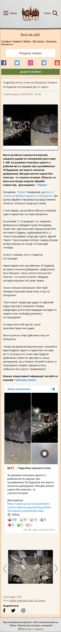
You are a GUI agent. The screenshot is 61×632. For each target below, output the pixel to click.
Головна (6, 41)
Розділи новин (30, 53)
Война (28, 41)
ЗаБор (42, 185)
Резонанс (52, 41)
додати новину (30, 71)
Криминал (7, 44)
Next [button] (56, 568)
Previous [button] (4, 568)
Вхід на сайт (30, 34)
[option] (30, 568)
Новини (17, 41)
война (12, 600)
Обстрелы (38, 41)
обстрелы (39, 600)
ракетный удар (25, 600)
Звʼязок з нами (32, 629)
